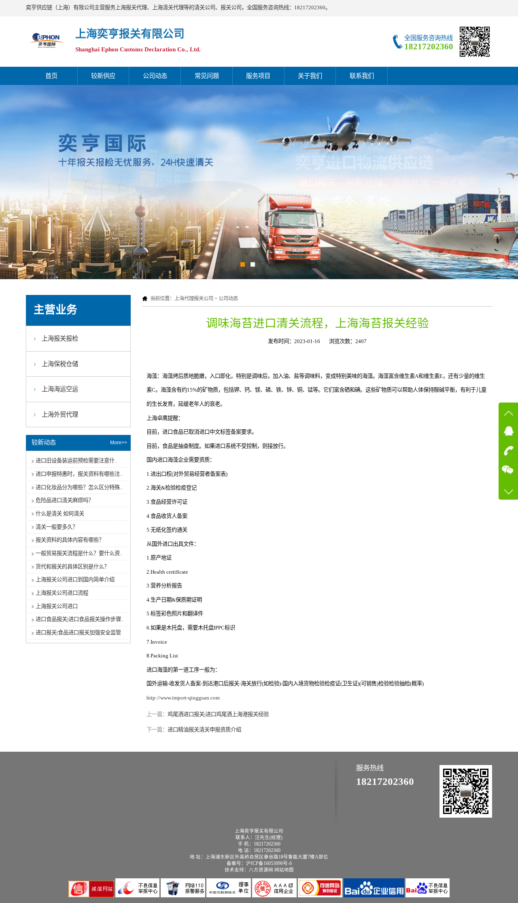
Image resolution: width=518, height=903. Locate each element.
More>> (118, 442)
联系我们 (362, 75)
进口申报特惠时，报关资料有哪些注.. (79, 474)
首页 (51, 75)
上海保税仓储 (60, 363)
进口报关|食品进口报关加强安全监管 (78, 633)
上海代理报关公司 (193, 298)
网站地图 (284, 869)
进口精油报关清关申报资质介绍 (204, 730)
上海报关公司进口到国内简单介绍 (75, 580)
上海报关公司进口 (57, 606)
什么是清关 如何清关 (60, 514)
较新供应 (103, 75)
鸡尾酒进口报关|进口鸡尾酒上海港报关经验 (218, 714)
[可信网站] (321, 895)
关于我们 (310, 75)
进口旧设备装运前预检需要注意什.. (76, 461)
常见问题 (207, 75)
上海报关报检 (60, 338)
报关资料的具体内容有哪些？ (70, 540)
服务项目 (258, 75)
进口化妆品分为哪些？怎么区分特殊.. (79, 487)
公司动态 (155, 75)
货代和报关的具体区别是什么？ (72, 567)
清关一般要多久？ (57, 527)
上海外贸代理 (60, 414)
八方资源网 (261, 869)
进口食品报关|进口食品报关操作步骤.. (79, 619)
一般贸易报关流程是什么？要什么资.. (79, 553)
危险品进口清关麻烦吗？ (64, 500)
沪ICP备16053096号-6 (269, 863)
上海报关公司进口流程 (62, 593)
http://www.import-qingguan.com (183, 698)
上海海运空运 (60, 389)
